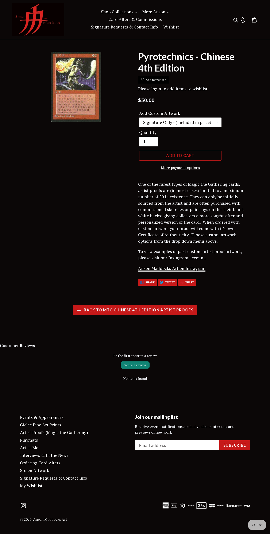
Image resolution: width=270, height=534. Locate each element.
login (156, 89)
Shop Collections (117, 12)
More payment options (180, 167)
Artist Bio (29, 447)
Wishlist (171, 27)
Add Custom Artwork (159, 113)
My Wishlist (31, 485)
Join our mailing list (156, 417)
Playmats (29, 440)
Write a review (135, 365)
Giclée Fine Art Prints (40, 425)
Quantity (148, 132)
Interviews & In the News (44, 455)
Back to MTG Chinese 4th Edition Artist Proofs (138, 310)
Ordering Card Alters (40, 463)
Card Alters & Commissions (135, 19)
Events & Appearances (41, 417)
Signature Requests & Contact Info (124, 27)
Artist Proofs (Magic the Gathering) (54, 432)
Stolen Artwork (34, 470)
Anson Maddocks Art (50, 519)
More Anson (154, 12)
